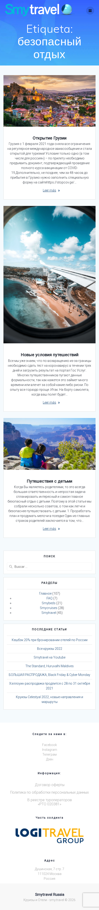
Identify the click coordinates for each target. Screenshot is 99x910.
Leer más (49, 190)
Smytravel (48, 613)
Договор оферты (49, 785)
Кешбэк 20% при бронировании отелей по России (49, 640)
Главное (45, 593)
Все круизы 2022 (49, 648)
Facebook (49, 745)
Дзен (49, 759)
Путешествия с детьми (49, 481)
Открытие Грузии (50, 138)
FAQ (49, 598)
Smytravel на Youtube (49, 657)
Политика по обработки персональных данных (49, 792)
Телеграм (49, 754)
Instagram (49, 750)
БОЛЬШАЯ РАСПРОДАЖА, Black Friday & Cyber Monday (49, 675)
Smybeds (48, 603)
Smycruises (48, 608)
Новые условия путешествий (50, 354)
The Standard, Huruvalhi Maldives (49, 666)
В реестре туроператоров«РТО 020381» (49, 802)
